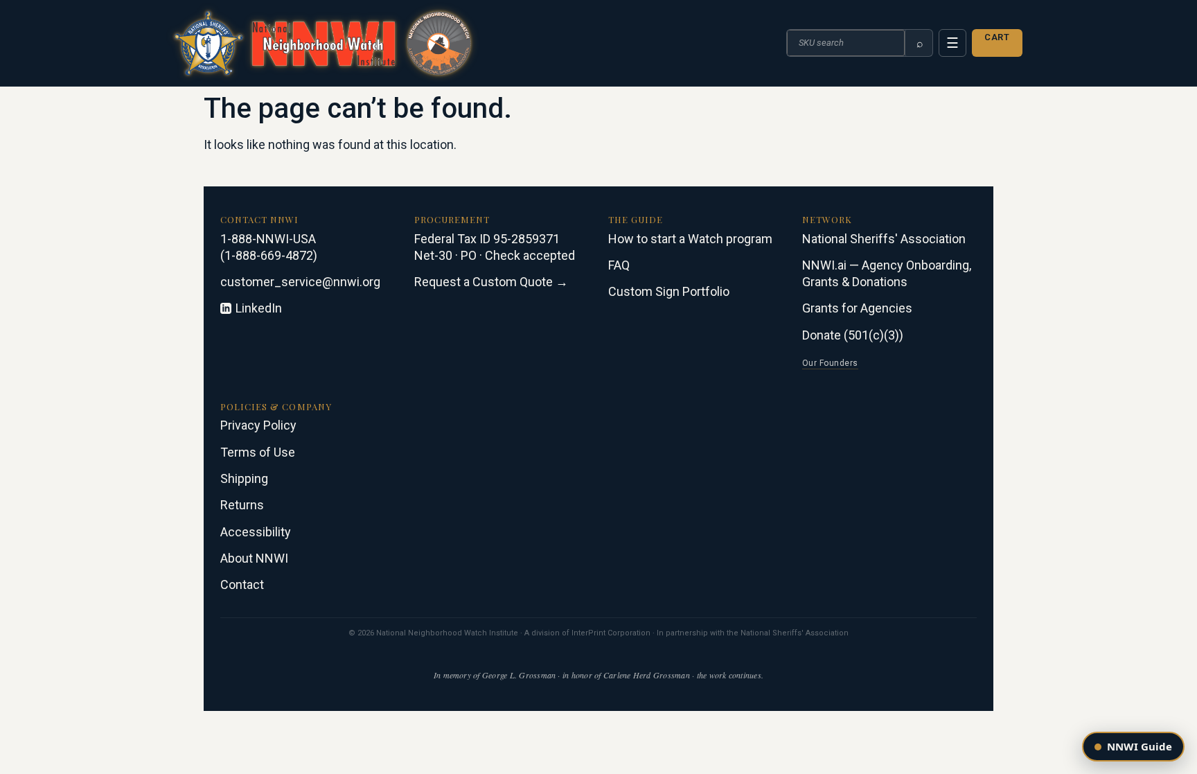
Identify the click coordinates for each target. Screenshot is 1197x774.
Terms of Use (257, 452)
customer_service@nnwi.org (300, 281)
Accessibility (255, 532)
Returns (242, 505)
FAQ (619, 265)
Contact (242, 584)
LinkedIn (259, 308)
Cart (997, 37)
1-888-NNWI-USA (268, 238)
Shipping (244, 478)
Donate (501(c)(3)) (852, 335)
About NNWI (254, 558)
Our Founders (830, 363)
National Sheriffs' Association (884, 238)
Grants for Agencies (857, 308)
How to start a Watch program (690, 238)
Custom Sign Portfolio (668, 291)
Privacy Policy (258, 425)
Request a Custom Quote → (491, 281)
